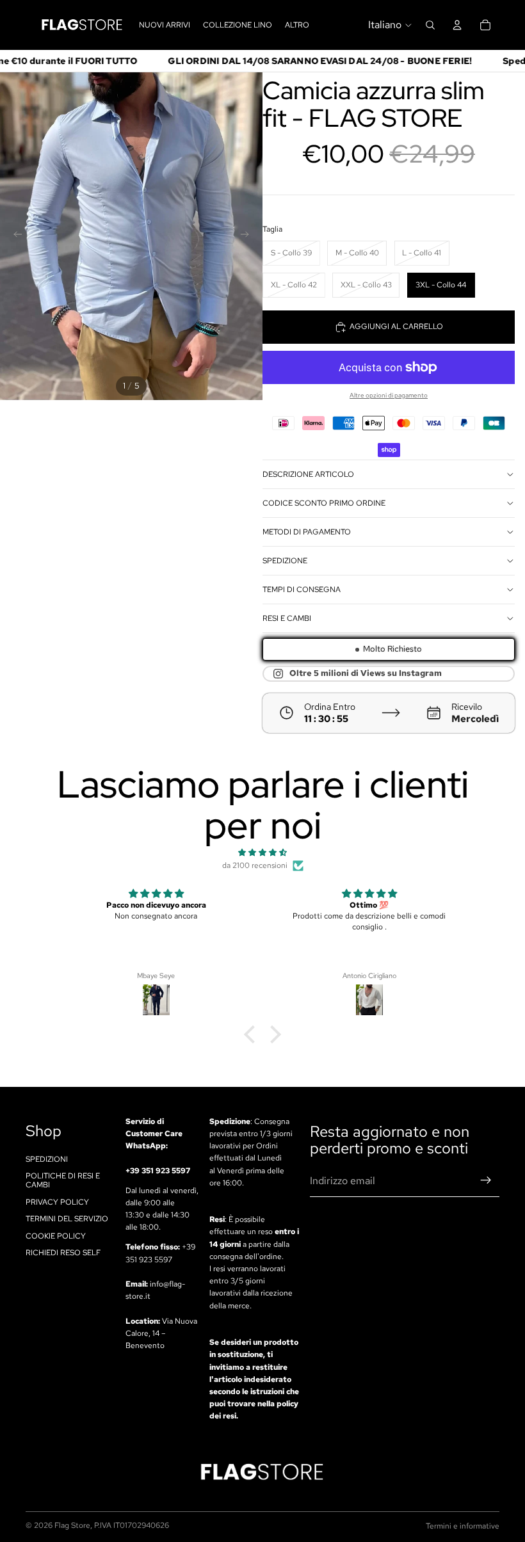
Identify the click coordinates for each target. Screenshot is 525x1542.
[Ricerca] (430, 25)
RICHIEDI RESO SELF (63, 1253)
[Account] (457, 25)
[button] (253, 1034)
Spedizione (284, 561)
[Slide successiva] (248, 236)
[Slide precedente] (14, 236)
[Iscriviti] (485, 1180)
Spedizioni (47, 1158)
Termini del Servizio (67, 1219)
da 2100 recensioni (254, 865)
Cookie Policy (56, 1235)
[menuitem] (297, 24)
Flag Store (72, 1525)
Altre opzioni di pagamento (389, 395)
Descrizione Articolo (308, 474)
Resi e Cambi (286, 618)
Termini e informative (462, 1526)
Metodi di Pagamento (306, 532)
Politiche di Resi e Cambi (63, 1180)
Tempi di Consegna (301, 589)
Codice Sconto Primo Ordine (323, 503)
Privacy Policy (57, 1202)
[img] (262, 852)
